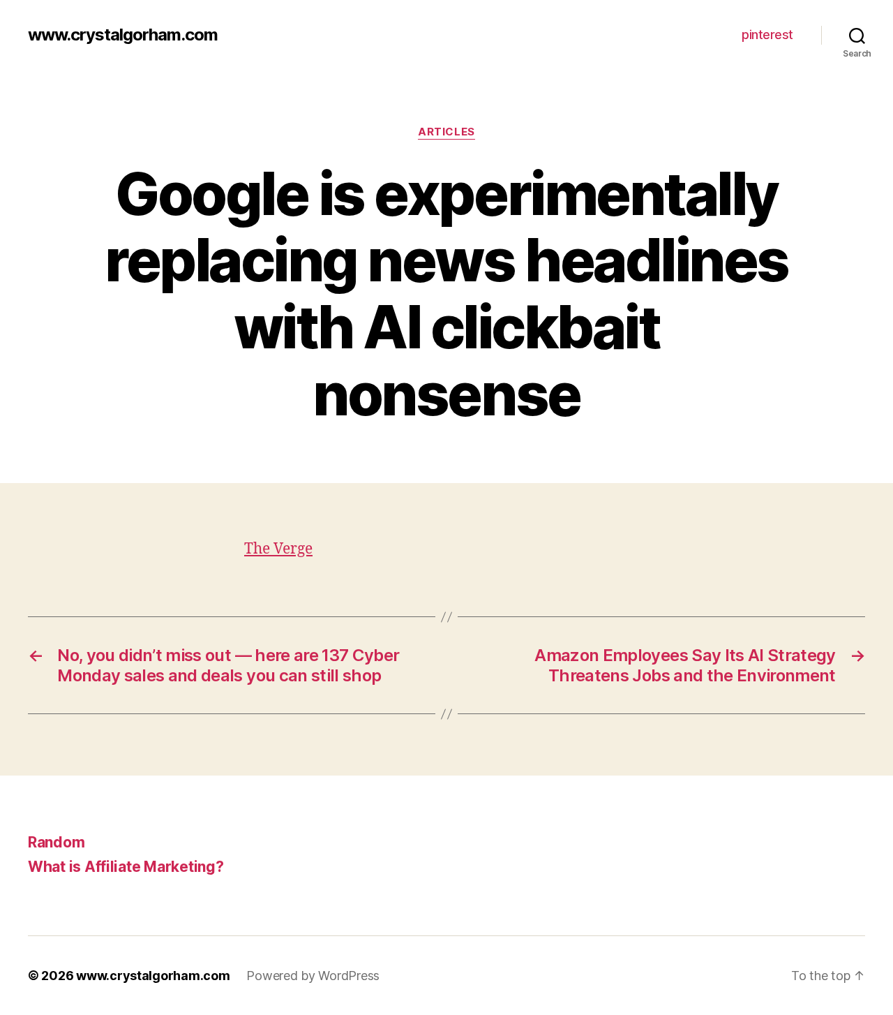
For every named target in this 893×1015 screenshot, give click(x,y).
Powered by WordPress (313, 975)
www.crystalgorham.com (123, 35)
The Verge (278, 549)
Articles (446, 132)
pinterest (767, 34)
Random (56, 842)
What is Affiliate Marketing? (125, 866)
